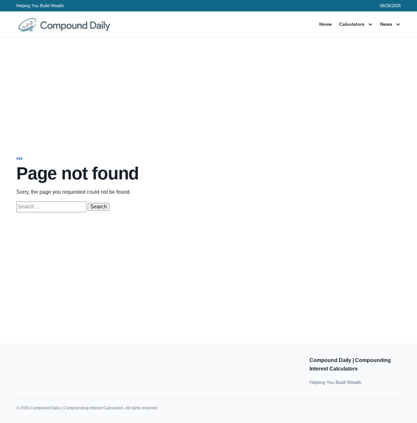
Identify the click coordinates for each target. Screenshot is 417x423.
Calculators (352, 24)
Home (325, 24)
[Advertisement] (208, 90)
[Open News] (398, 24)
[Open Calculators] (370, 24)
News (386, 24)
